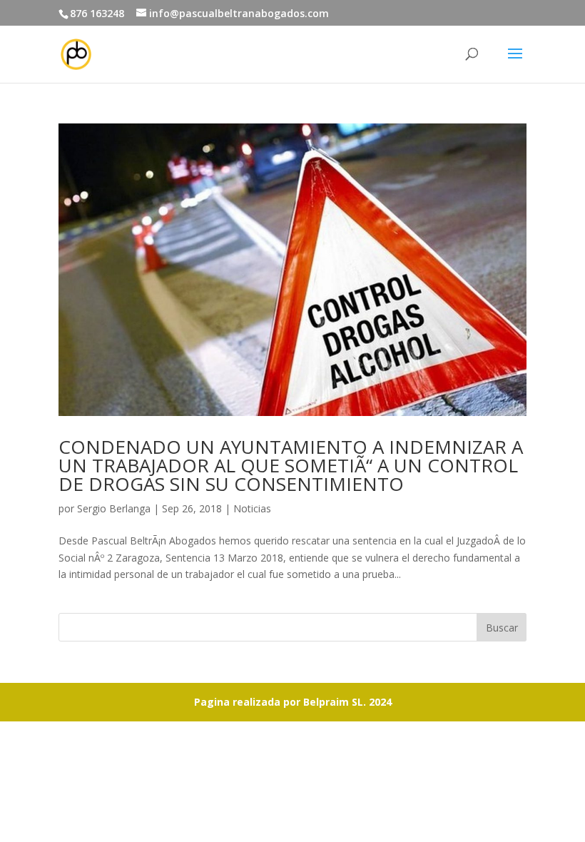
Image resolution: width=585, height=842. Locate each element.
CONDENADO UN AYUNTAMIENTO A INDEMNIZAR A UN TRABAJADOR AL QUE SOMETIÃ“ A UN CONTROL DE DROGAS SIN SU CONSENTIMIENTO (290, 465)
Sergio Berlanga (114, 508)
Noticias (252, 508)
